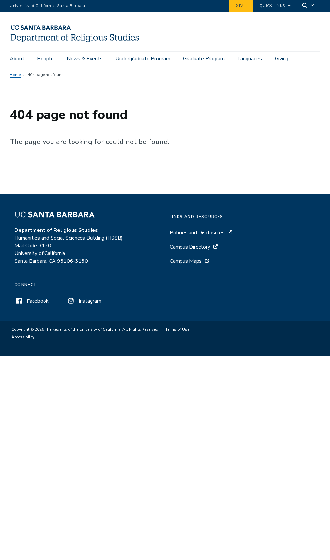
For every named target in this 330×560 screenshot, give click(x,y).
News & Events (84, 58)
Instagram (89, 301)
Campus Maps (186, 261)
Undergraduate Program (142, 58)
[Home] (77, 42)
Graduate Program (204, 58)
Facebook (37, 301)
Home (15, 74)
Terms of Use (177, 329)
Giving (281, 58)
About (17, 58)
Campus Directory (190, 247)
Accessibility (22, 336)
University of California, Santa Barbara (47, 5)
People (45, 58)
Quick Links (272, 5)
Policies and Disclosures (197, 232)
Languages (250, 58)
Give (241, 6)
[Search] (308, 6)
